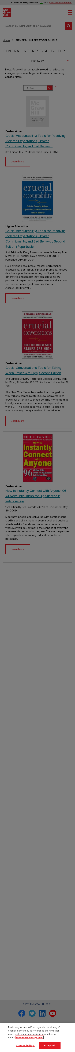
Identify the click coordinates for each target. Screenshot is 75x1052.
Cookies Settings (25, 1045)
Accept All (49, 1045)
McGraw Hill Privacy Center (29, 1037)
